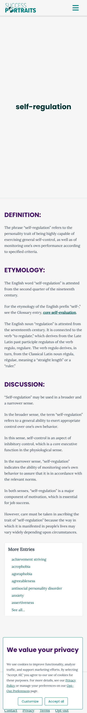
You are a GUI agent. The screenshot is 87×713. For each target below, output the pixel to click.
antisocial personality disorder (37, 588)
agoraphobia (22, 574)
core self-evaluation (59, 312)
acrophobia (21, 566)
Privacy (28, 710)
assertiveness (23, 602)
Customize (30, 701)
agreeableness (23, 581)
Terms (45, 710)
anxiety (18, 595)
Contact (10, 710)
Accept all (56, 701)
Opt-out (62, 710)
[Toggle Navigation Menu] (75, 8)
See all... (18, 610)
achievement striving (29, 559)
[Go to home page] (20, 8)
